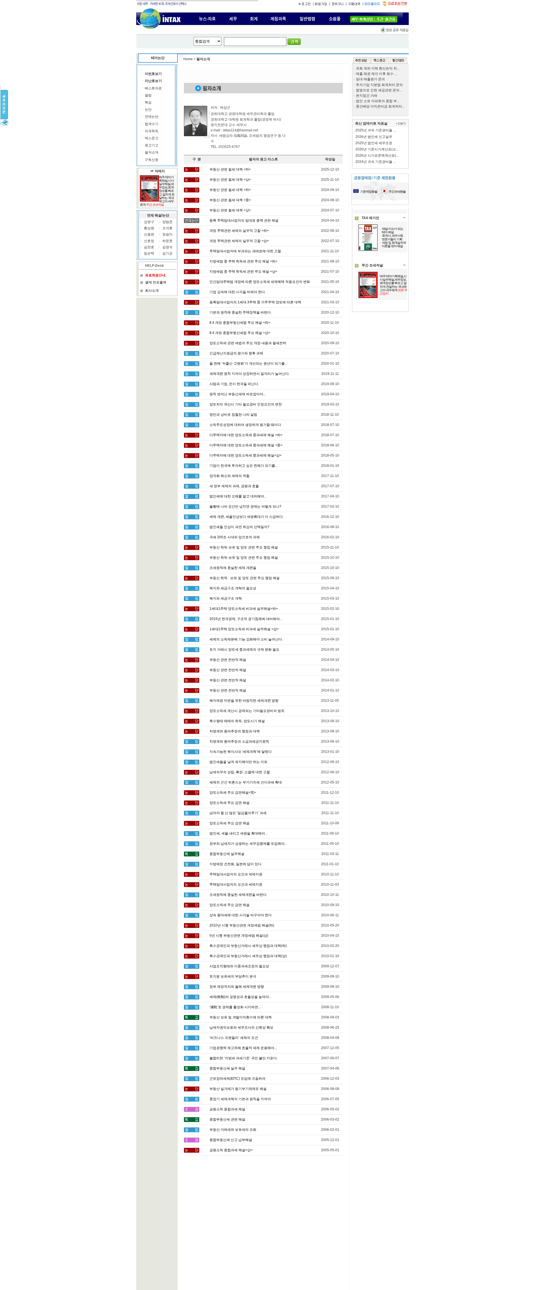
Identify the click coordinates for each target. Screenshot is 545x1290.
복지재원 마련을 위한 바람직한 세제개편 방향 (243, 701)
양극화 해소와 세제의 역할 (229, 476)
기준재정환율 (368, 191)
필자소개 (151, 152)
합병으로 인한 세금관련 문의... (379, 90)
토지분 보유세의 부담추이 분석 (232, 976)
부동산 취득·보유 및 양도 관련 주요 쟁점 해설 (243, 547)
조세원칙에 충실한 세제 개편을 (232, 568)
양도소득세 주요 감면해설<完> (232, 793)
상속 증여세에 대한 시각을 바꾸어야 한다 (240, 915)
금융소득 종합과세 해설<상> (231, 1150)
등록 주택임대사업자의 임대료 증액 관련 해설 (243, 220)
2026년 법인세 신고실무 (373, 137)
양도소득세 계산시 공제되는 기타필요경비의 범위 (246, 711)
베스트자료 (153, 88)
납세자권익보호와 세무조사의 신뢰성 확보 (241, 1028)
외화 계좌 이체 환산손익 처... (377, 68)
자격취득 (151, 131)
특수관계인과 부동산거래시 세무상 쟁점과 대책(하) (248, 946)
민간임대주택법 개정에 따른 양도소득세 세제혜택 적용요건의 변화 (259, 282)
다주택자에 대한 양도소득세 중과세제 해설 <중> (245, 445)
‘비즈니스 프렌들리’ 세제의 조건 (233, 1038)
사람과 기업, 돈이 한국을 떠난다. (234, 384)
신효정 (149, 241)
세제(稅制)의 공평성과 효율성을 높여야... (240, 997)
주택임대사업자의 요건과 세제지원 (235, 874)
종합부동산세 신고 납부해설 (230, 1140)
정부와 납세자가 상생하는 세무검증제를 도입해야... (248, 844)
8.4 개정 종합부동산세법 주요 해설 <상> (239, 333)
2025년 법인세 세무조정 (373, 143)
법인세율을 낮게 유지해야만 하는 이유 (238, 762)
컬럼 (148, 95)
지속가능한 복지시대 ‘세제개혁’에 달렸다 (240, 752)
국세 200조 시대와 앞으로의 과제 (234, 537)
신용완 (149, 234)
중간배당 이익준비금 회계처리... (380, 106)
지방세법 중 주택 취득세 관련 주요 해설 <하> (243, 261)
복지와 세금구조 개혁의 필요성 (232, 588)
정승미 (167, 234)
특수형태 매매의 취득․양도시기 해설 (237, 721)
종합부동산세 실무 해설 (227, 1068)
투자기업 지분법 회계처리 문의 (379, 85)
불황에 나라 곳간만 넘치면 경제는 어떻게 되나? (245, 507)
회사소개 (152, 291)
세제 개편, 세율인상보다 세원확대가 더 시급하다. (246, 517)
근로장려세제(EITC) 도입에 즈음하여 (237, 1079)
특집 (148, 102)
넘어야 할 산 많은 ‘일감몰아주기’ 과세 (238, 813)
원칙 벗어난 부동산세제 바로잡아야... (237, 394)
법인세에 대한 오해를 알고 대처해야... (238, 496)
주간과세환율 (397, 191)
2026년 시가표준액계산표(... (377, 155)
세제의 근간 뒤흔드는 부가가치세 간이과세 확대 (245, 782)
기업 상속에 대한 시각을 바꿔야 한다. (237, 292)
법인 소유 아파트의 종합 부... (377, 101)
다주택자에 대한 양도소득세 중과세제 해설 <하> (245, 435)
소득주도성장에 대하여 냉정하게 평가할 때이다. (245, 425)
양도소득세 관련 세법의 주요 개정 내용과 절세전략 (247, 343)
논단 (148, 110)
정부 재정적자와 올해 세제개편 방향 (236, 987)
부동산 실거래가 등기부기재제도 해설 (238, 1089)
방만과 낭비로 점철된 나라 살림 (233, 415)
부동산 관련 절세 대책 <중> (230, 200)
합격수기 (151, 124)
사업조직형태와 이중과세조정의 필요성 (239, 966)
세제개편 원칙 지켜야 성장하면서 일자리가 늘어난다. (249, 374)
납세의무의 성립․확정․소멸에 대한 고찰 (239, 772)
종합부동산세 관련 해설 (227, 1119)
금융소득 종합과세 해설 (227, 1109)
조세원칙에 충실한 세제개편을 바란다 (238, 895)
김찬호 (149, 247)
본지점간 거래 (366, 96)
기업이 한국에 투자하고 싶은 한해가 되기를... (243, 466)
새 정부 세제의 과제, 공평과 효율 (234, 486)
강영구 (149, 222)
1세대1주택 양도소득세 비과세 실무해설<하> (243, 609)
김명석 (167, 247)
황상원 (149, 228)
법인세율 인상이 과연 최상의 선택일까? (239, 527)
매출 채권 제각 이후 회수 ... (376, 74)
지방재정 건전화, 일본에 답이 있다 (235, 864)
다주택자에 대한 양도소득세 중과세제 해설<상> (245, 455)
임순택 (149, 253)
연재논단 (151, 117)
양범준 (167, 222)
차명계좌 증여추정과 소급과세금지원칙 (239, 741)
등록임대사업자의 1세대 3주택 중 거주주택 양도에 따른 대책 (255, 302)
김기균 (167, 253)
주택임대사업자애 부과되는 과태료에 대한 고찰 (245, 251)
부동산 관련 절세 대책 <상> (230, 180)
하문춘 (167, 241)
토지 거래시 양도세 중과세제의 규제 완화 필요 (244, 650)
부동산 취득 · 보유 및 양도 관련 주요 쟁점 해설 (244, 578)
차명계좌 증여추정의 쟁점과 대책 (234, 731)
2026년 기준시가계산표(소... (377, 149)
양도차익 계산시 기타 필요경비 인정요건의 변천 (245, 404)
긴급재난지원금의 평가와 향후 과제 (236, 353)
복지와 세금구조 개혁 (225, 598)
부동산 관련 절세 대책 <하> (230, 169)
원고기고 (151, 145)
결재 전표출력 (155, 282)
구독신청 (151, 160)
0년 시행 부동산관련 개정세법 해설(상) (238, 936)
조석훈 (167, 228)
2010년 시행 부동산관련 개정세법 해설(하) (241, 925)
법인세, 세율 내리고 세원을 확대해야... (238, 833)
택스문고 (151, 138)
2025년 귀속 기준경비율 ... (375, 130)
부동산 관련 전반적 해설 (227, 660)
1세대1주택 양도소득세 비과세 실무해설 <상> (244, 629)
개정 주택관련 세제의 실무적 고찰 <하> (239, 231)
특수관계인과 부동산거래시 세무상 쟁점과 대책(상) (248, 956)
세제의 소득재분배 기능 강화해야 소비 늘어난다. (246, 639)
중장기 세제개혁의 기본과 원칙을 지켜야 (240, 1099)
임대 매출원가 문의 (370, 79)
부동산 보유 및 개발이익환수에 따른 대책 (240, 1017)
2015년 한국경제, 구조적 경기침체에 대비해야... (245, 619)
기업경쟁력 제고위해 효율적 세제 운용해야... (243, 1048)
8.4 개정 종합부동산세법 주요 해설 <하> (239, 323)
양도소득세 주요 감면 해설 (229, 803)
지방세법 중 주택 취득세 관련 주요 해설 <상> (243, 272)
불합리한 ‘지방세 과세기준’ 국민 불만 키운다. (243, 1058)
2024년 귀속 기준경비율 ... (375, 162)
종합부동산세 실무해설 (226, 854)
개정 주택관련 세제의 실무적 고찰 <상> (239, 241)
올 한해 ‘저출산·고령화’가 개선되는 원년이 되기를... (248, 363)
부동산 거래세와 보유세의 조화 (232, 1130)
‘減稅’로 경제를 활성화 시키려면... (235, 1007)
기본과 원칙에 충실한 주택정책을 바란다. (240, 312)
